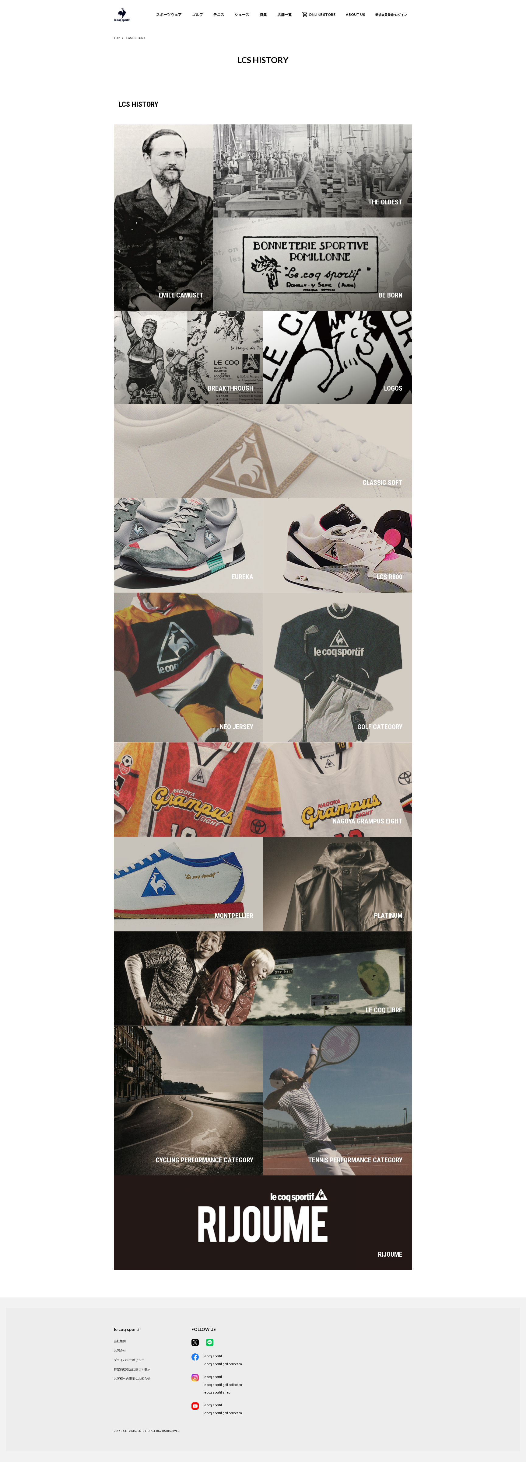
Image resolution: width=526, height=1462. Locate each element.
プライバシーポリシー (129, 1360)
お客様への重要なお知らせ (132, 1378)
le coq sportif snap (217, 1392)
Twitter (195, 1342)
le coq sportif (213, 1356)
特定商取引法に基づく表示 (132, 1369)
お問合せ (120, 1350)
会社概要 (120, 1341)
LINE (209, 1342)
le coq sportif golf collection (223, 1364)
